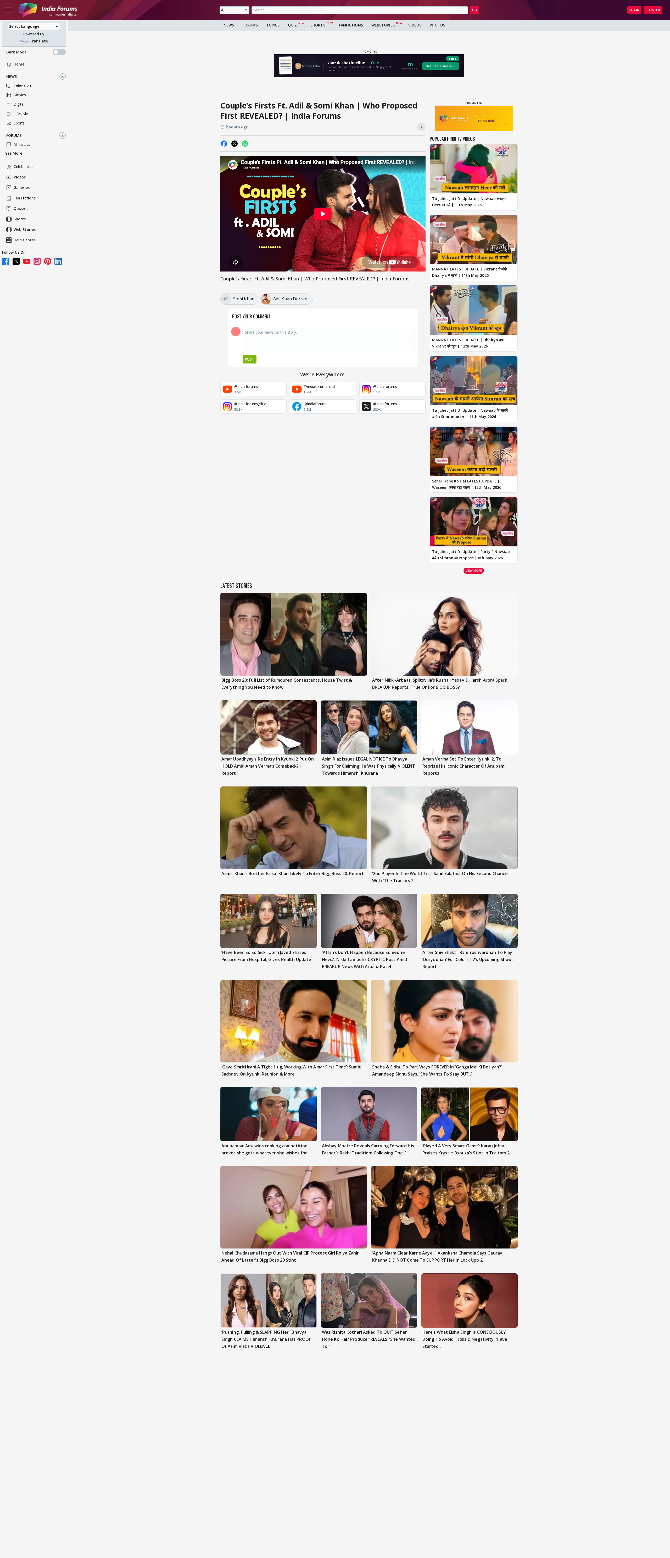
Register (653, 10)
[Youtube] (26, 261)
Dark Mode (16, 52)
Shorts (20, 219)
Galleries (22, 187)
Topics (273, 25)
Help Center (24, 240)
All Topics (22, 144)
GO (474, 10)
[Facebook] (5, 261)
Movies (20, 95)
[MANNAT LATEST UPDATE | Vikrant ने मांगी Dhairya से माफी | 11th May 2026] (473, 239)
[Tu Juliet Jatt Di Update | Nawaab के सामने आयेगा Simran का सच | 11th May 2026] (473, 380)
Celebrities (23, 166)
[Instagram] (37, 261)
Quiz (292, 25)
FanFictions (351, 25)
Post (249, 359)
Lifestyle (21, 113)
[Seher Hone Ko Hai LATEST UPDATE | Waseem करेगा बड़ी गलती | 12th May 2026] (473, 451)
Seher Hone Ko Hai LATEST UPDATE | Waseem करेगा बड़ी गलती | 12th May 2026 (466, 484)
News (11, 76)
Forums (14, 135)
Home (19, 64)
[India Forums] (48, 10)
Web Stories (25, 229)
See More (13, 153)
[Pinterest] (47, 261)
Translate (39, 41)
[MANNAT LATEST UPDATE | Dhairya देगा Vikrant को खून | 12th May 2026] (473, 310)
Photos (437, 25)
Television (22, 85)
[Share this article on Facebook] (224, 143)
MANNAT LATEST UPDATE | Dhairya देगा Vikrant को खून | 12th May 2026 (468, 343)
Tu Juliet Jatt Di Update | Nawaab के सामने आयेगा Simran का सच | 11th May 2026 (470, 413)
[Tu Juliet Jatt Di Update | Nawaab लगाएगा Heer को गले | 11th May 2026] (473, 168)
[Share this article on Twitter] (234, 143)
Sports (19, 123)
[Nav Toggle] (8, 10)
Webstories (383, 25)
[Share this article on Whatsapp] (245, 143)
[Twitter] (16, 261)
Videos (20, 177)
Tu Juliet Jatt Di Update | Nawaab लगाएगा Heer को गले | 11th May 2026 (469, 201)
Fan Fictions (25, 198)
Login (634, 10)
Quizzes (21, 208)
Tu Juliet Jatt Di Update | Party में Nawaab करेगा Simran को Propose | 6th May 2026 (471, 554)
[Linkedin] (58, 261)
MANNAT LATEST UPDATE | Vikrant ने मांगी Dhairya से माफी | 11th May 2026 (469, 272)
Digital (19, 104)
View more (474, 570)
